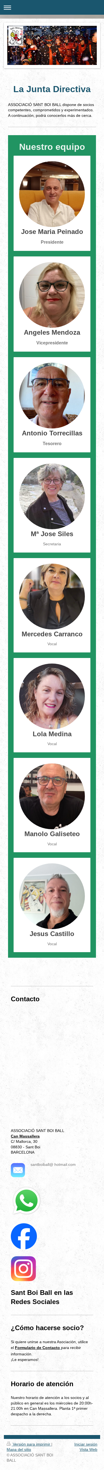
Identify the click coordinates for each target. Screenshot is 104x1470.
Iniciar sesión (85, 1444)
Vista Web (88, 1449)
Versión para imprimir (31, 1444)
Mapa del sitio (19, 1449)
